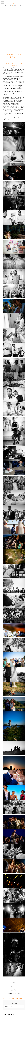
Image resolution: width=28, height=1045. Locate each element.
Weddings (17, 59)
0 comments (14, 1003)
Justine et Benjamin (9, 1014)
